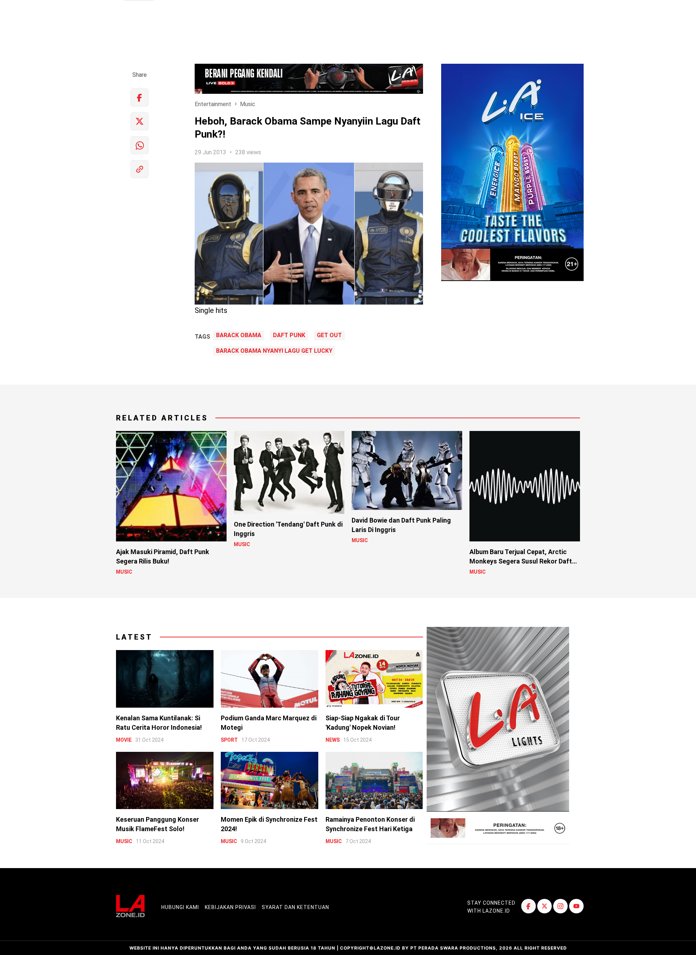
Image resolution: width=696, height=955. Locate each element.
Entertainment (213, 104)
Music (247, 104)
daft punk (289, 335)
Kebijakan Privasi (230, 907)
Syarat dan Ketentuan (295, 907)
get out (329, 335)
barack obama (238, 335)
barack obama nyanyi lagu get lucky (274, 351)
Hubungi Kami (180, 907)
